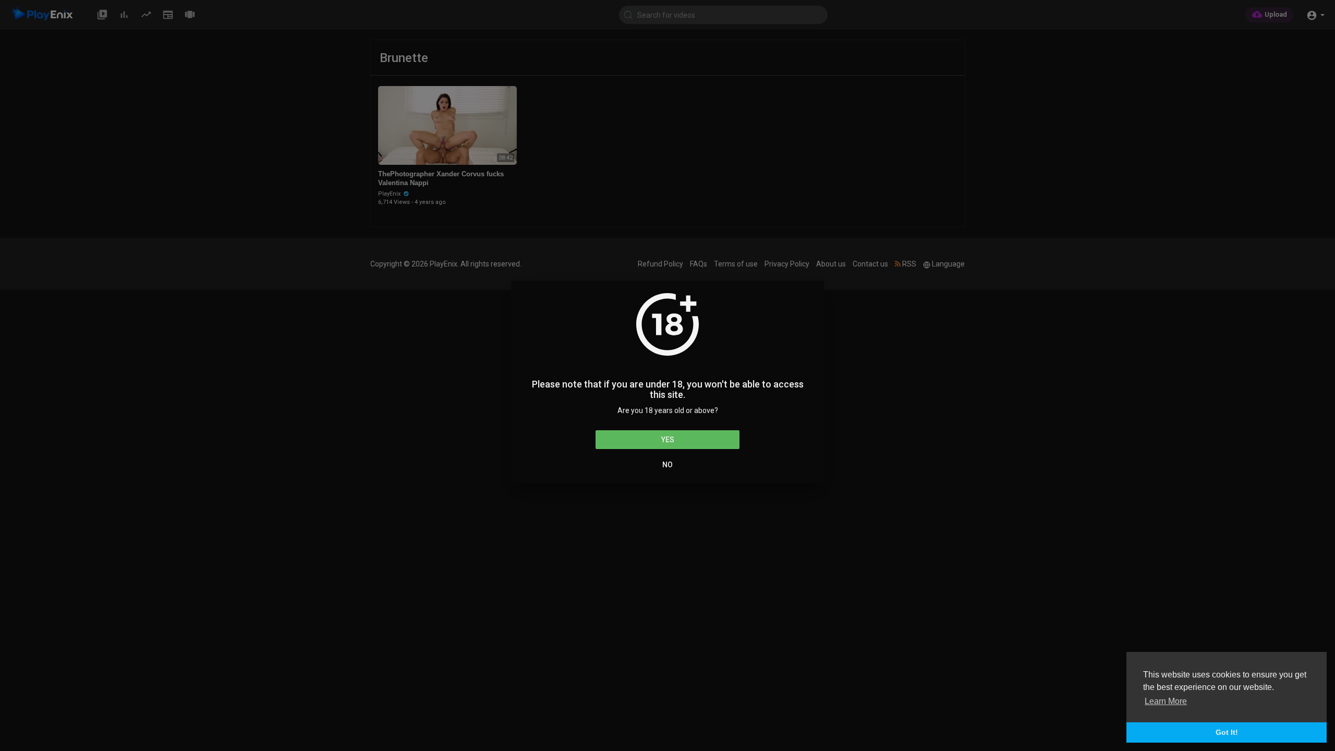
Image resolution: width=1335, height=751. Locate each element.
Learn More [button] (1166, 701)
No (667, 465)
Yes (667, 439)
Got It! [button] (1227, 732)
